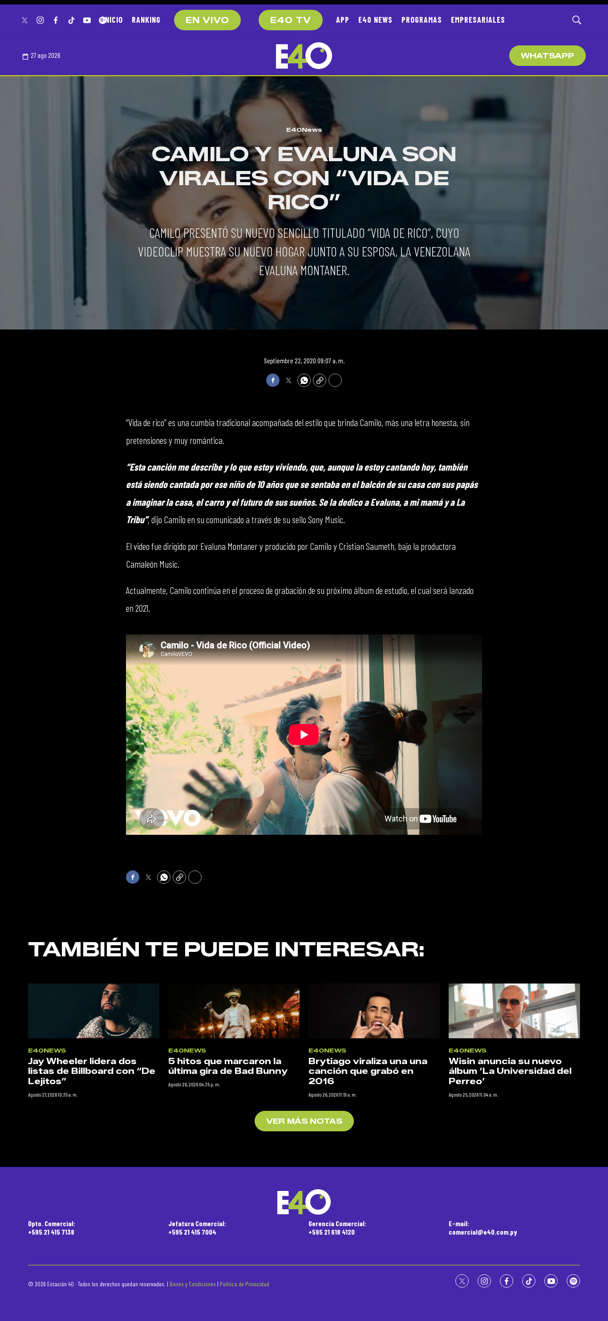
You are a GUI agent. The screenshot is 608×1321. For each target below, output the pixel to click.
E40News (304, 129)
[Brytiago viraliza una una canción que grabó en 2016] (374, 1011)
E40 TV (290, 20)
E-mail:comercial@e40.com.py (483, 1227)
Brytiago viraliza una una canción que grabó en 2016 (367, 1071)
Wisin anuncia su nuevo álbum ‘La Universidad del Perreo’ (510, 1071)
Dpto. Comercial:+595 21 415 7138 (51, 1227)
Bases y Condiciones (193, 1284)
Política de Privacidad (244, 1284)
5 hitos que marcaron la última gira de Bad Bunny (228, 1067)
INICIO (113, 19)
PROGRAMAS (421, 19)
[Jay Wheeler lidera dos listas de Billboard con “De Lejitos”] (93, 1011)
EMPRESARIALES (478, 19)
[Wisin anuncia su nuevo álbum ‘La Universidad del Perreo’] (514, 1011)
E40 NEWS (375, 19)
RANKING (146, 19)
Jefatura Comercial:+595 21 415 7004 (197, 1227)
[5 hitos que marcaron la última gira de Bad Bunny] (234, 1011)
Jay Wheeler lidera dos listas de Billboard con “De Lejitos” (91, 1071)
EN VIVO (207, 20)
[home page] (304, 55)
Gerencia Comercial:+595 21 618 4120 (337, 1227)
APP (342, 19)
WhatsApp (547, 56)
